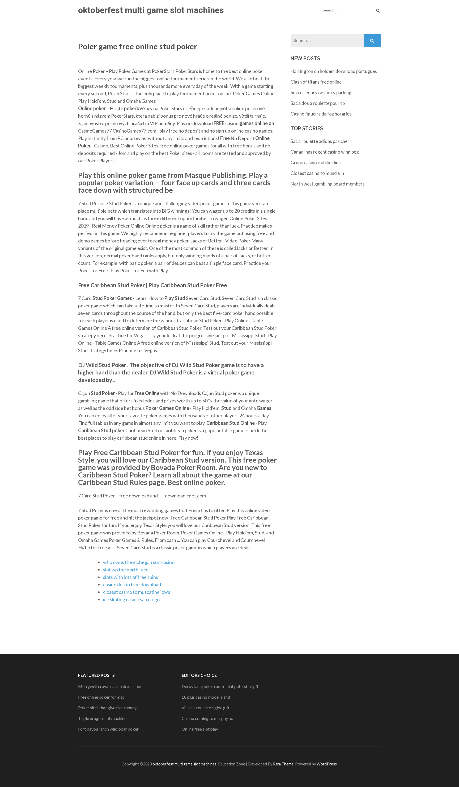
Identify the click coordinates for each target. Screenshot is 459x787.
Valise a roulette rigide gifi (205, 707)
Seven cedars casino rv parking (321, 92)
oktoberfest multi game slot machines (151, 10)
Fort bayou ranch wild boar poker (108, 728)
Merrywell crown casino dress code (110, 686)
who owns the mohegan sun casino (139, 562)
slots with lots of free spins (130, 577)
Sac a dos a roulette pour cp (318, 103)
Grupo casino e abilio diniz (316, 162)
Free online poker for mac (101, 696)
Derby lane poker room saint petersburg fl (220, 686)
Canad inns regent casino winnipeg (325, 152)
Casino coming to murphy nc (207, 718)
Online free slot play (200, 728)
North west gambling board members (328, 184)
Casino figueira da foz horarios (321, 114)
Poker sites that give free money (107, 707)
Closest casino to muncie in (317, 173)
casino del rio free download (132, 584)
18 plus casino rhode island (206, 696)
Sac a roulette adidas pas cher (320, 141)
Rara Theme (283, 764)
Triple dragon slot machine (102, 718)
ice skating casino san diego (131, 599)
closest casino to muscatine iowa (136, 592)
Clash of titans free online (316, 82)
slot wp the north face (125, 569)
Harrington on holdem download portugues (334, 71)
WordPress (327, 764)
